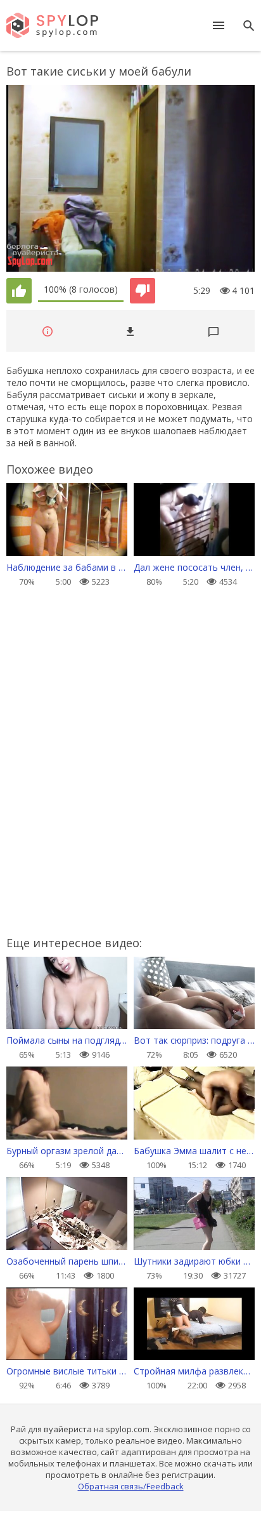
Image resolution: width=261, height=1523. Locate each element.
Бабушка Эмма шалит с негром (194, 1151)
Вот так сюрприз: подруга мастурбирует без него (194, 1040)
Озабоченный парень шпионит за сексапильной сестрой (66, 1261)
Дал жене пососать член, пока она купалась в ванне (194, 567)
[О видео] (47, 331)
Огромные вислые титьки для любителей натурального (66, 1371)
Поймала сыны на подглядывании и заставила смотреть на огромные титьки (66, 1040)
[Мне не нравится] (142, 290)
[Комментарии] (213, 331)
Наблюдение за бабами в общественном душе (66, 567)
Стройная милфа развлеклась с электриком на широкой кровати (194, 1371)
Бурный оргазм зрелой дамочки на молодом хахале (66, 1151)
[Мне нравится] (19, 290)
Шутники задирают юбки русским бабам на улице (194, 1261)
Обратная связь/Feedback (131, 1486)
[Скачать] (130, 331)
